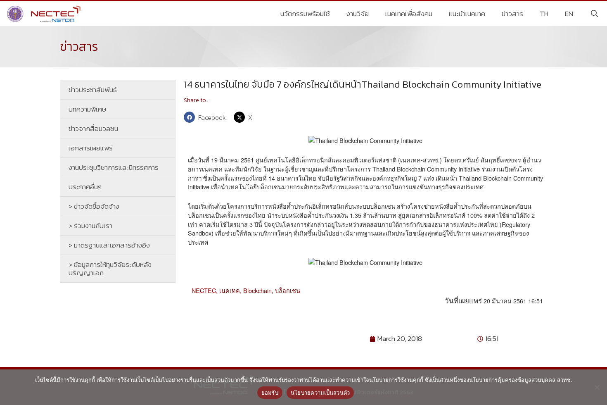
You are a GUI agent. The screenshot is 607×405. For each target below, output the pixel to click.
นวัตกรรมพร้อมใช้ (305, 13)
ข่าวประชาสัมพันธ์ (93, 89)
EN (569, 13)
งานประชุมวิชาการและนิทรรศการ (114, 167)
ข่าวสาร (512, 13)
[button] (207, 117)
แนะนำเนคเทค (467, 13)
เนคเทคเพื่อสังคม (408, 13)
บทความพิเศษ (88, 109)
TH (544, 13)
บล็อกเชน (287, 290)
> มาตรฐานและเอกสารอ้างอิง (109, 245)
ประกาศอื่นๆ (85, 186)
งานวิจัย (357, 13)
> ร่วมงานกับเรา (90, 225)
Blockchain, (259, 290)
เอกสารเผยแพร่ (91, 148)
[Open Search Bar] (594, 13)
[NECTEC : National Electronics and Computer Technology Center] (44, 13)
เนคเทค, (231, 290)
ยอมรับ (269, 392)
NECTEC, (204, 290)
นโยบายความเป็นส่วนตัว (320, 392)
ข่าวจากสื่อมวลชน (93, 128)
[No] (597, 387)
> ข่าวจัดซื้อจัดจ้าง (94, 206)
